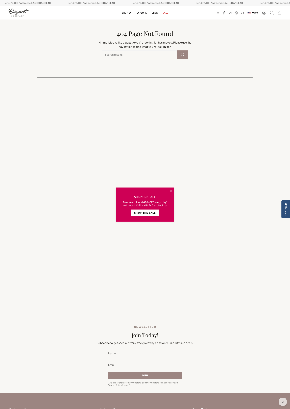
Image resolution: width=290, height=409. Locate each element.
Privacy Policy (167, 382)
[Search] (182, 54)
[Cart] (279, 13)
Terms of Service (116, 385)
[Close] (171, 190)
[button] (126, 13)
